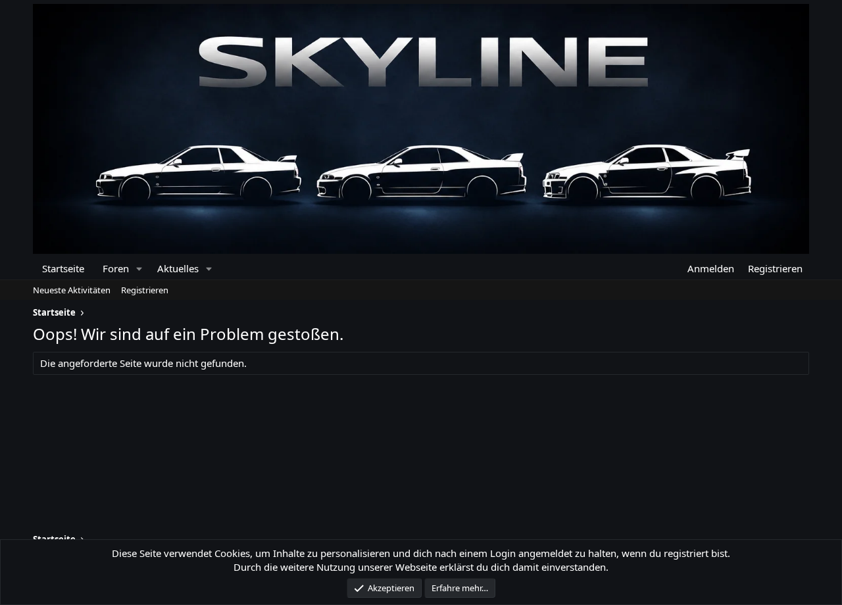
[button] (139, 268)
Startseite (63, 268)
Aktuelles (178, 268)
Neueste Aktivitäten (72, 290)
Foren (116, 268)
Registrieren (144, 290)
